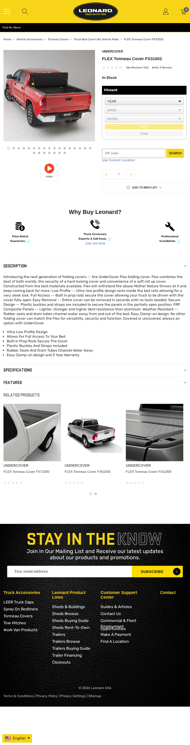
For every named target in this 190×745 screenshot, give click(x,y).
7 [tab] (39, 148)
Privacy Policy (47, 696)
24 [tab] (64, 153)
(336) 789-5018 (95, 243)
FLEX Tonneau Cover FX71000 (26, 471)
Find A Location (115, 641)
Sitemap (94, 696)
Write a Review (162, 67)
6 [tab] (34, 148)
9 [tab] (49, 148)
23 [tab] (59, 153)
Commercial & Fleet (118, 620)
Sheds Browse (65, 613)
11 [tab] (59, 148)
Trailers (58, 634)
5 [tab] (29, 148)
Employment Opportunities (113, 627)
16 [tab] (85, 148)
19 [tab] (39, 153)
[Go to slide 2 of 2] (96, 494)
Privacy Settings (73, 696)
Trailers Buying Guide (71, 648)
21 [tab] (49, 153)
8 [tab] (44, 148)
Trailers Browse (66, 641)
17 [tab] (90, 148)
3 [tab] (19, 148)
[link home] (95, 11)
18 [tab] (34, 153)
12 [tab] (64, 148)
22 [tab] (54, 153)
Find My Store (12, 27)
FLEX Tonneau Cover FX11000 (148, 471)
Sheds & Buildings (68, 607)
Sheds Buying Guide (70, 620)
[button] (144, 187)
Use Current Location (118, 160)
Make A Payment (116, 634)
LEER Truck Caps (18, 602)
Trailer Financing (67, 655)
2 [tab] (14, 148)
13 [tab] (70, 148)
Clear (144, 134)
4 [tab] (24, 148)
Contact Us (111, 613)
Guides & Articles (116, 607)
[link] (32, 432)
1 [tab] (8, 148)
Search (175, 153)
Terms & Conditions (18, 696)
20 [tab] (44, 153)
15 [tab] (80, 148)
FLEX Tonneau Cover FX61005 (88, 471)
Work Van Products (20, 630)
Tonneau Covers (18, 616)
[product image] (49, 95)
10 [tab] (54, 148)
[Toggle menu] (6, 11)
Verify (144, 127)
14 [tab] (75, 148)
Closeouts (61, 662)
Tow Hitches (14, 623)
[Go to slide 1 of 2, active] (90, 494)
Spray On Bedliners (20, 609)
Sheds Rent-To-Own (70, 627)
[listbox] (144, 101)
